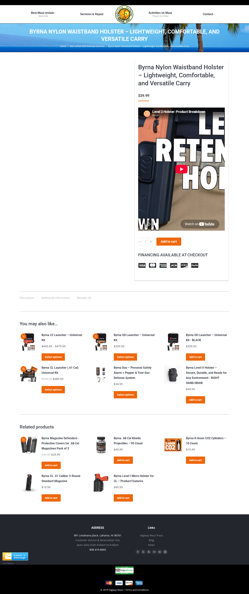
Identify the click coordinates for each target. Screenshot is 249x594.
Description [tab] (27, 298)
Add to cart (169, 241)
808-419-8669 (98, 549)
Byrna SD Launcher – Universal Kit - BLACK (206, 337)
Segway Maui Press (151, 535)
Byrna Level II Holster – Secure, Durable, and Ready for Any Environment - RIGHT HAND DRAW (206, 375)
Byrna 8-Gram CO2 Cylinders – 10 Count (206, 440)
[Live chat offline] (15, 559)
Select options (53, 357)
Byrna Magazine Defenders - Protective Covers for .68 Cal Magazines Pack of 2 (60, 443)
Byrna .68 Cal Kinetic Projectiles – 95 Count (128, 440)
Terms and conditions (137, 589)
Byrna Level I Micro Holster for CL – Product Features (134, 478)
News (151, 545)
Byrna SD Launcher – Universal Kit (134, 337)
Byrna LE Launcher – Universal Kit (62, 337)
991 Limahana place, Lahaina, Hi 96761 (97, 535)
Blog (151, 540)
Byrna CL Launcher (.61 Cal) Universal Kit (60, 370)
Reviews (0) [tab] (84, 298)
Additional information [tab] (55, 298)
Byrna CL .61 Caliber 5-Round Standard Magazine (61, 478)
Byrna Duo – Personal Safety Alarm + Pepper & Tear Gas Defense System (132, 373)
